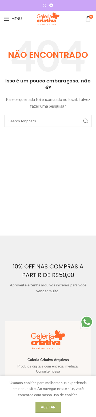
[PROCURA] (86, 121)
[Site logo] (48, 18)
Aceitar (48, 407)
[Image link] (86, 321)
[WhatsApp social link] (44, 5)
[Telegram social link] (51, 5)
